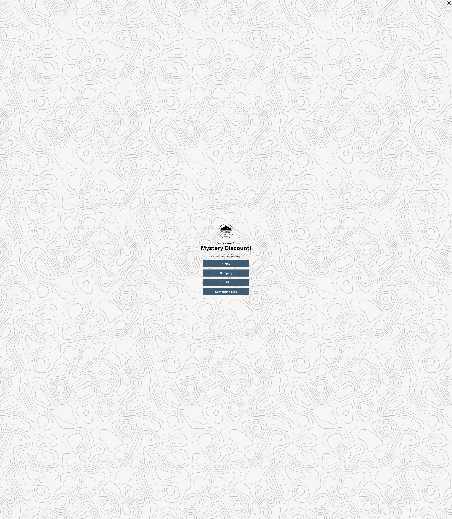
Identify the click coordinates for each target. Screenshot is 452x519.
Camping (226, 273)
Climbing (226, 282)
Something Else (226, 291)
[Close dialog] (449, 3)
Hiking (226, 263)
